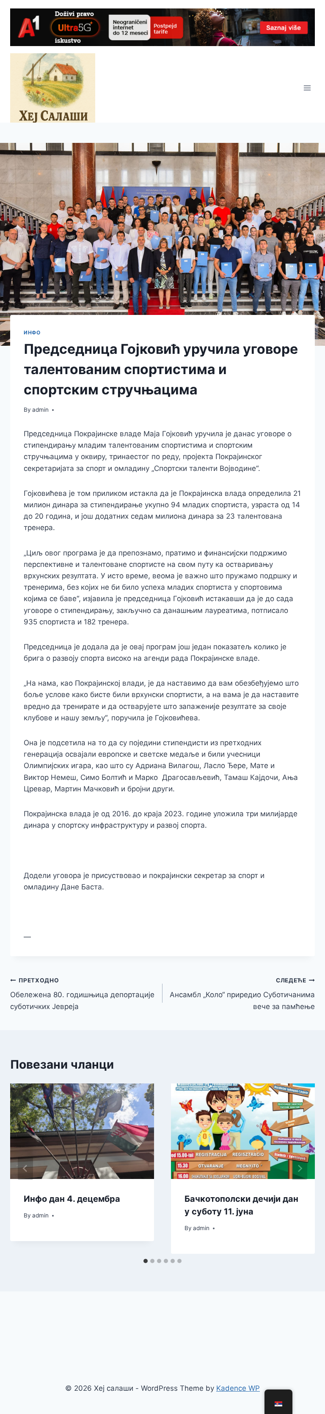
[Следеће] (299, 1168)
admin (40, 409)
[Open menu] (307, 87)
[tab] (145, 1261)
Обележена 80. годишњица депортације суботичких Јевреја (82, 994)
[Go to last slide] (25, 1168)
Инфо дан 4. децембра (72, 1199)
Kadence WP (238, 1388)
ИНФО (32, 332)
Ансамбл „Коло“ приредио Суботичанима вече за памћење (242, 994)
